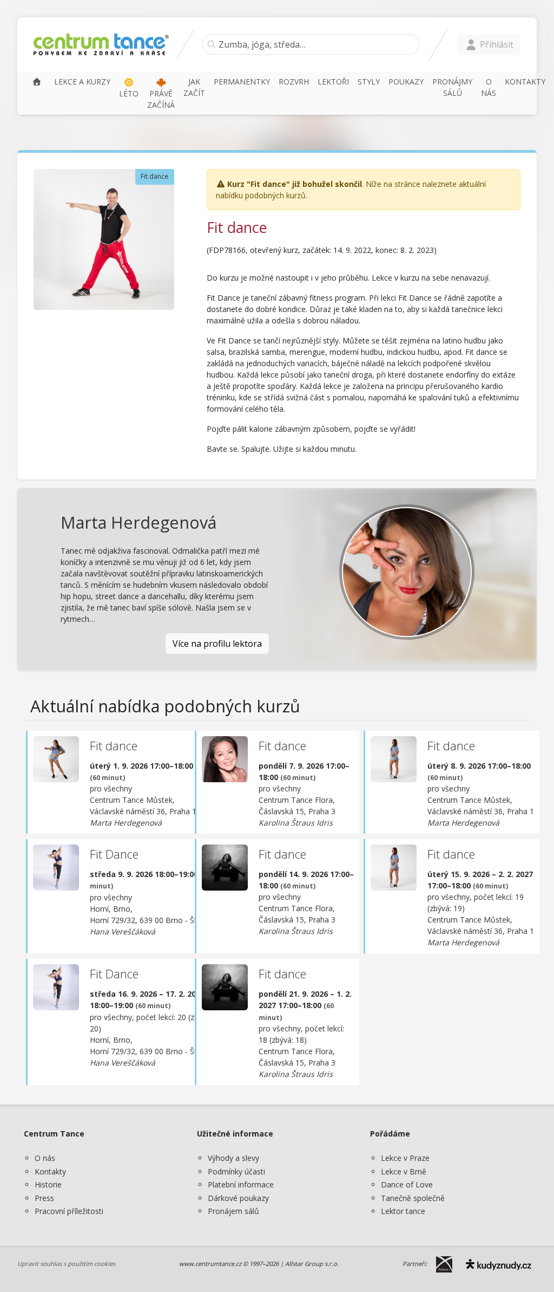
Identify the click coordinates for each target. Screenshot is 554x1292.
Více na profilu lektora (217, 644)
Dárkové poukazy (238, 1198)
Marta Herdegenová (138, 522)
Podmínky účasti (236, 1171)
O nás (45, 1158)
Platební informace (241, 1184)
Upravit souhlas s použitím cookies (66, 1263)
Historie (48, 1184)
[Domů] (37, 82)
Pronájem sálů (233, 1211)
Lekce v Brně (403, 1171)
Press (44, 1198)
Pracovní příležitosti (69, 1211)
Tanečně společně (413, 1198)
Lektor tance (403, 1211)
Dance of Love (407, 1184)
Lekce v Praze (405, 1158)
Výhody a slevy (233, 1158)
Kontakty (50, 1171)
